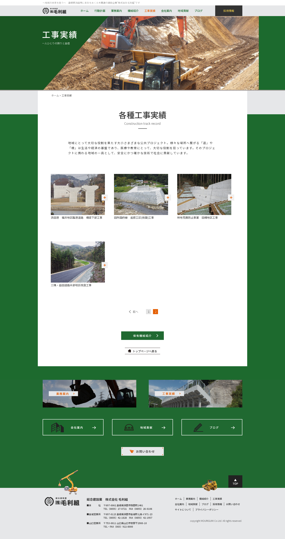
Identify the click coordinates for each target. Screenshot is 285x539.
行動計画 (99, 11)
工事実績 (149, 11)
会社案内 (166, 11)
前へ (135, 312)
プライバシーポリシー (206, 509)
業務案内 (116, 11)
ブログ (198, 11)
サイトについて (183, 509)
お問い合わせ (233, 504)
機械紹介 (133, 11)
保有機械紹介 (142, 336)
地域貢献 (183, 11)
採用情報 (228, 11)
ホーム (84, 11)
